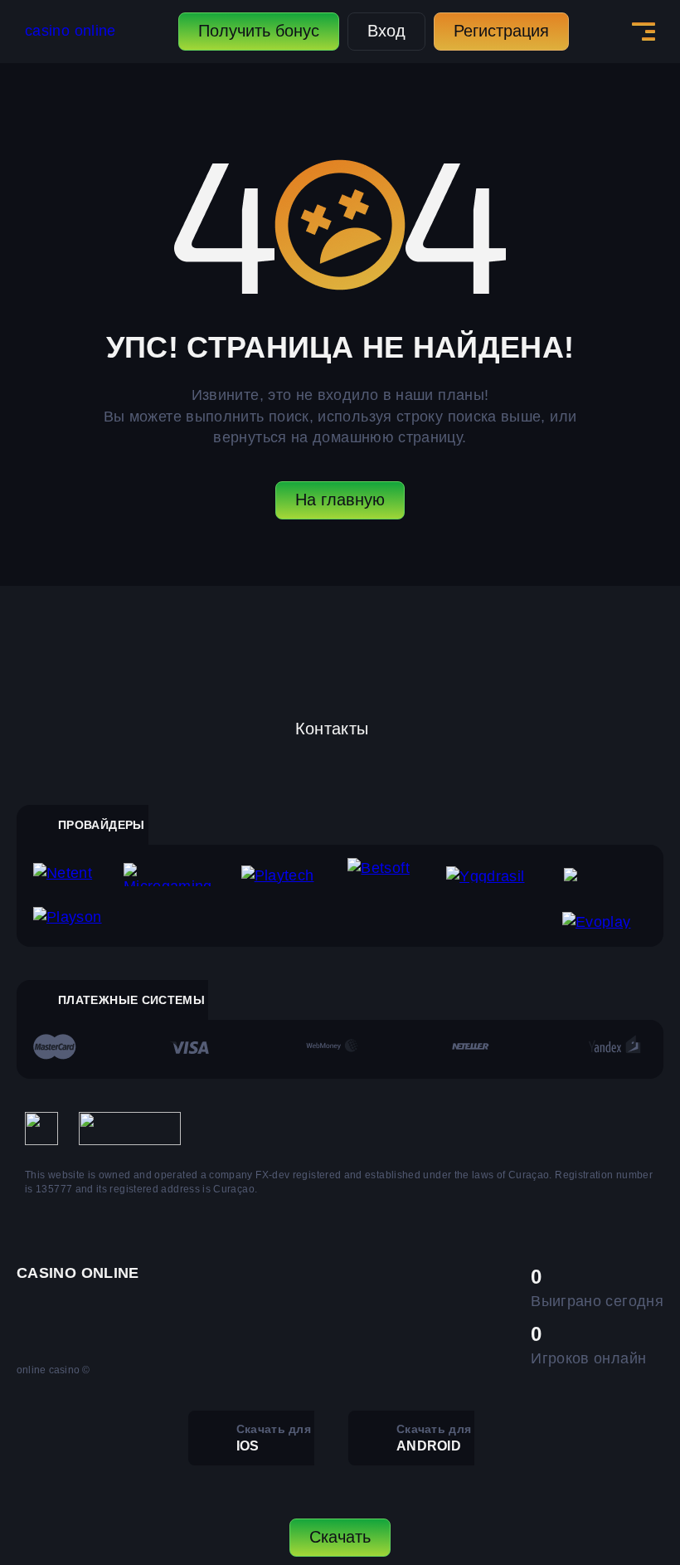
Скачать (340, 1537)
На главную (340, 499)
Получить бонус (258, 31)
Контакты (332, 728)
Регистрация (501, 31)
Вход (386, 31)
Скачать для (273, 1437)
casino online (70, 30)
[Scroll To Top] (631, 1462)
